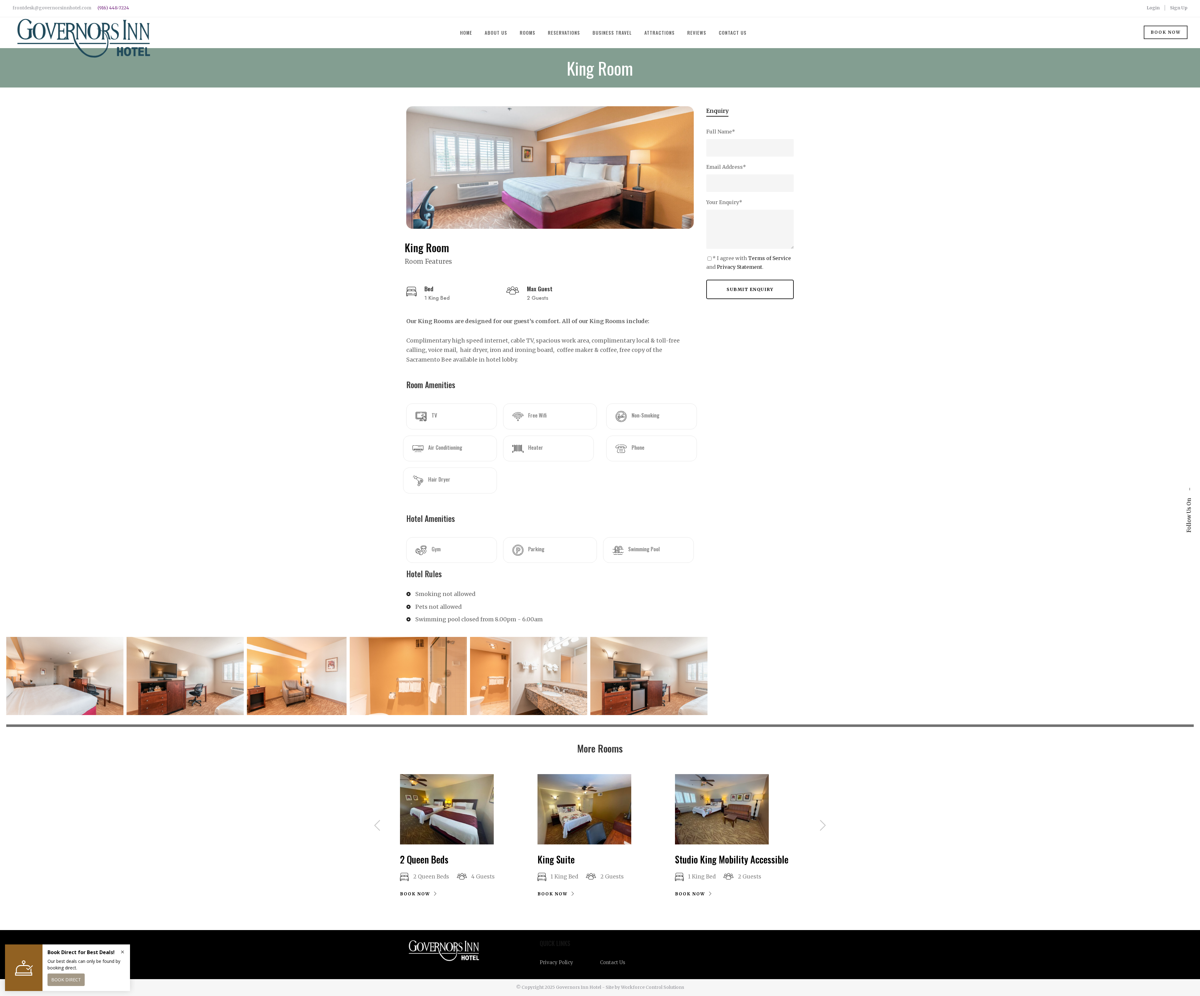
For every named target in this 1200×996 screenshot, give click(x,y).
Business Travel (612, 32)
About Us (496, 32)
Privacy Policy (556, 962)
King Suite (556, 859)
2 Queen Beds (424, 859)
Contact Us (733, 32)
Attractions (659, 32)
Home (466, 32)
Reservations (564, 32)
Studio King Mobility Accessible (731, 859)
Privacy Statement (739, 267)
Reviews (696, 32)
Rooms (527, 32)
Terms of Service (769, 258)
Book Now (1166, 32)
